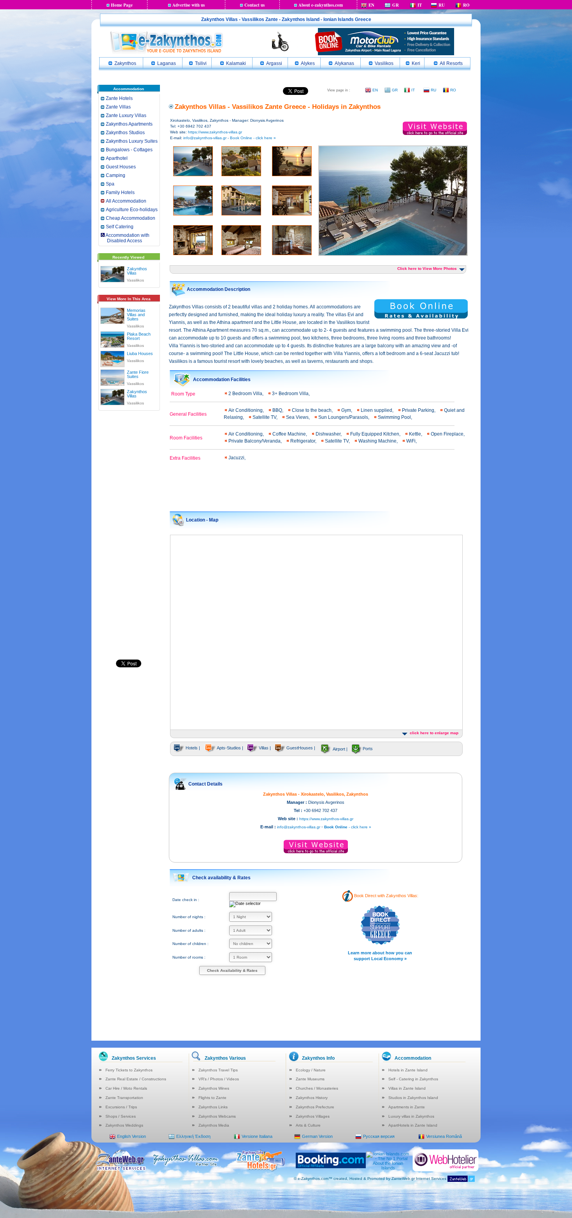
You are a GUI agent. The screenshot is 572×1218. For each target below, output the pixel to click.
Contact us (254, 5)
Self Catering (119, 226)
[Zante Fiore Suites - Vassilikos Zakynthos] (112, 376)
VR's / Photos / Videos (218, 1079)
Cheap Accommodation (130, 218)
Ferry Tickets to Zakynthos (129, 1070)
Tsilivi (201, 63)
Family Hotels (120, 192)
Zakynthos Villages (313, 1116)
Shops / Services (120, 1116)
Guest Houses (121, 167)
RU (442, 5)
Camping (115, 175)
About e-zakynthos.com (320, 5)
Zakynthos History (312, 1098)
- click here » (347, 827)
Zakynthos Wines (213, 1088)
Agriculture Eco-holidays (132, 209)
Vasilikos (384, 63)
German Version (317, 1136)
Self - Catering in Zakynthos (413, 1079)
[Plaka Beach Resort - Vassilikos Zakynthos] (112, 338)
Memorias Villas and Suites (136, 314)
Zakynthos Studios (125, 132)
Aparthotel (117, 158)
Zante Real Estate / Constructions (135, 1079)
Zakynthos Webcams (217, 1116)
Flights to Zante (212, 1098)
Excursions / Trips (121, 1107)
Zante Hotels (119, 98)
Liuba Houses (140, 353)
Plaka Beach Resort (139, 336)
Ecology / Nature (311, 1070)
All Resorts (451, 63)
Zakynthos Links (213, 1107)
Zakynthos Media (213, 1125)
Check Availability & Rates (232, 970)
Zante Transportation (124, 1098)
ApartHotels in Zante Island (412, 1125)
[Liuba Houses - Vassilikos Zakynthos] (112, 357)
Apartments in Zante (406, 1107)
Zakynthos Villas (137, 270)
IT (420, 5)
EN (371, 5)
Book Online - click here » (253, 138)
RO (466, 5)
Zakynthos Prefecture (315, 1107)
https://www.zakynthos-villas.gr (215, 132)
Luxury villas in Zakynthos (411, 1116)
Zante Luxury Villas (126, 115)
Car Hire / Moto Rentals (126, 1088)
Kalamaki (236, 63)
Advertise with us (188, 5)
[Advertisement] (128, 534)
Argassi (274, 63)
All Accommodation (126, 201)
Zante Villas (118, 107)
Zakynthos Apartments (129, 124)
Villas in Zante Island (407, 1088)
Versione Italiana (257, 1136)
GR (395, 5)
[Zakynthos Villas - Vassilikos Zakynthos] (112, 272)
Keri (416, 63)
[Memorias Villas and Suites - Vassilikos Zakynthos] (112, 314)
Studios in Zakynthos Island (413, 1098)
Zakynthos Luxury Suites (132, 141)
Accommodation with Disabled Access (124, 238)
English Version (131, 1136)
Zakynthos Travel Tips (218, 1070)
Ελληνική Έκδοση (193, 1136)
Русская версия (379, 1136)
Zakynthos (125, 63)
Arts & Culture (308, 1125)
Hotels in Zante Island (408, 1070)
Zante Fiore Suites (138, 374)
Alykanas (344, 63)
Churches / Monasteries (317, 1088)
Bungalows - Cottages (129, 149)
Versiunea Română (444, 1136)
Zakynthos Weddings (124, 1125)
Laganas (166, 63)
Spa (110, 184)
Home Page (122, 5)
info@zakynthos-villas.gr (204, 138)
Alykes (308, 63)
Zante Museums (310, 1079)
